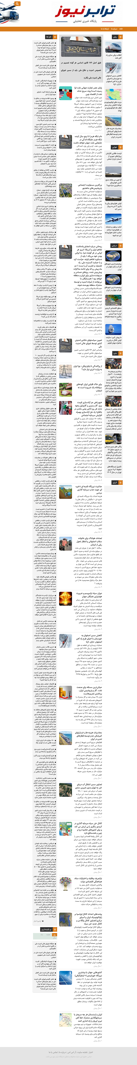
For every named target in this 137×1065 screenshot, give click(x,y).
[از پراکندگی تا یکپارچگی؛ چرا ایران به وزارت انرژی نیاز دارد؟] (65, 378)
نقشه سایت (82, 1052)
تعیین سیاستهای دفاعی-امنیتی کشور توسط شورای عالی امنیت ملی (88, 343)
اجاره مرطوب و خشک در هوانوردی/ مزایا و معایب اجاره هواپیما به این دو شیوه (113, 231)
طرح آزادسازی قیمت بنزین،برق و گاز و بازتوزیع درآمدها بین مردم (45, 750)
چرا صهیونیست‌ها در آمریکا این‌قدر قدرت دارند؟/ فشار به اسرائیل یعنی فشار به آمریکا (46, 308)
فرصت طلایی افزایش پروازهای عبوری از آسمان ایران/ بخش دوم (113, 157)
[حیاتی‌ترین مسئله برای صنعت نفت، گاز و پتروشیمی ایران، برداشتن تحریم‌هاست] (65, 699)
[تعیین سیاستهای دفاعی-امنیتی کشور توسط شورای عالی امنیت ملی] (65, 352)
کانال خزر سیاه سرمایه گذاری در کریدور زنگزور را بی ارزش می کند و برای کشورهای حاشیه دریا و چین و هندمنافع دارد (88, 828)
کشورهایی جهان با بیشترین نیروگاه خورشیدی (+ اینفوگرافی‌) (88, 974)
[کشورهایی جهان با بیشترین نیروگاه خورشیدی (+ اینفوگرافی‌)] (65, 984)
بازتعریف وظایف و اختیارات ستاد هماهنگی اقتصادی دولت (88, 880)
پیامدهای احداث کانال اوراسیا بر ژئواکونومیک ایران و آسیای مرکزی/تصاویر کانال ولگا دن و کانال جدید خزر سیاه (88, 919)
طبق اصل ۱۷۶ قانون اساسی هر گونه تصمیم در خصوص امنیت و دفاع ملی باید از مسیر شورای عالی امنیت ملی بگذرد (81, 70)
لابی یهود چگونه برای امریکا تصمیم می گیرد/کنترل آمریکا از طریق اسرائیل (46, 299)
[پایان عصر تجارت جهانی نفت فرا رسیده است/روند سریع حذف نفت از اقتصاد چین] (65, 99)
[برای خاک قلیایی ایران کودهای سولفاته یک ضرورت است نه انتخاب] (65, 396)
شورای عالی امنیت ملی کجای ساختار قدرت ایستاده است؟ (45, 66)
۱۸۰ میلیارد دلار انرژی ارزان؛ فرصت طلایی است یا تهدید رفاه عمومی (46, 743)
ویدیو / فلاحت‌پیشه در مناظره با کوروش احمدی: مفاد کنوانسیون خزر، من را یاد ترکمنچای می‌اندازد (45, 804)
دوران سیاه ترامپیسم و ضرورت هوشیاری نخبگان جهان (89, 595)
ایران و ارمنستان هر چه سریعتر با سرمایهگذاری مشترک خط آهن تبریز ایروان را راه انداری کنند (88, 1018)
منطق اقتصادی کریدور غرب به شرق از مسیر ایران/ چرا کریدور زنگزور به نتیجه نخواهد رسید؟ (113, 314)
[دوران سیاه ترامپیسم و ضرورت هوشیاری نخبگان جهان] (65, 605)
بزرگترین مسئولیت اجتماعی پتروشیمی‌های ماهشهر (90, 186)
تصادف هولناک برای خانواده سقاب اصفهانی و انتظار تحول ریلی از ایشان (89, 542)
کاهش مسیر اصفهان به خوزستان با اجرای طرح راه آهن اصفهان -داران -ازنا (113, 80)
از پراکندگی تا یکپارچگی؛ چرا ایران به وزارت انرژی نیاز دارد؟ (87, 367)
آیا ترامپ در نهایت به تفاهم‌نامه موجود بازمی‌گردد (45, 322)
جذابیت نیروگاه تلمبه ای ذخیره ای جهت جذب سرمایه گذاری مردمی (89, 490)
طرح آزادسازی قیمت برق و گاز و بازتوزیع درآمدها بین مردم (45, 756)
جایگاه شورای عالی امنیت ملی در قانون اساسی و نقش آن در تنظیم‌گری (45, 59)
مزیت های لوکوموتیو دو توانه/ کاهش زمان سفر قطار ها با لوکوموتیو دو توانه (112, 106)
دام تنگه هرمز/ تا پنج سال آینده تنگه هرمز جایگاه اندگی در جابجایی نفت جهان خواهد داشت (87, 140)
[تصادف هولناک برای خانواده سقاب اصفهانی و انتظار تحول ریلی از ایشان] (65, 550)
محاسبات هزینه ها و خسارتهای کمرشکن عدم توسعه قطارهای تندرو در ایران (113, 133)
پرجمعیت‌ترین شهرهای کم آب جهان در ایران (112, 289)
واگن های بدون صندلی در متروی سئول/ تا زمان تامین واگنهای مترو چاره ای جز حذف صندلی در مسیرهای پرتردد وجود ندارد (113, 453)
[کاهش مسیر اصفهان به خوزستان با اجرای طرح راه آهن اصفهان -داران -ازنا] (65, 647)
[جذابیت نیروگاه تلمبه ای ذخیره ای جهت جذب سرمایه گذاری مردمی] (65, 498)
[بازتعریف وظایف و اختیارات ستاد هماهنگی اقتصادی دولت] (65, 890)
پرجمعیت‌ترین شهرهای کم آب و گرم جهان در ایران (112, 266)
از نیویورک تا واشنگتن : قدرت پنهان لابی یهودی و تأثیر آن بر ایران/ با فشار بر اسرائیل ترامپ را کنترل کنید (45, 84)
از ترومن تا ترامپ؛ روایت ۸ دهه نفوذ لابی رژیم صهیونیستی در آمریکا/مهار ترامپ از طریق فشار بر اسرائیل (45, 289)
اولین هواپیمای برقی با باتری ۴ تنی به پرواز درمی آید (113, 206)
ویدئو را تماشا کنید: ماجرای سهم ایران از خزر (46, 93)
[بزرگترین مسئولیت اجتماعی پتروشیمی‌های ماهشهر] (65, 197)
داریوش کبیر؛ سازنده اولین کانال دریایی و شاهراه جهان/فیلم (113, 340)
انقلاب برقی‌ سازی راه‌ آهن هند (113, 57)
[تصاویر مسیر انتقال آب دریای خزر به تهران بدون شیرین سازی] (65, 796)
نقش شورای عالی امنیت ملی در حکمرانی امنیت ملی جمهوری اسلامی (45, 74)
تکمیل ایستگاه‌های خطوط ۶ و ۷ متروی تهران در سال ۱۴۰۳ (114, 469)
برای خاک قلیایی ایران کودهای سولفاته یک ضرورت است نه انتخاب (89, 388)
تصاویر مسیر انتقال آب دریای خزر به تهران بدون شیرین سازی (88, 786)
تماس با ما (53, 1052)
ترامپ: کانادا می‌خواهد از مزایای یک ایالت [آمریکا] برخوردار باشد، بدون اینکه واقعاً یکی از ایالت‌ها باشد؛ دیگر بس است (45, 174)
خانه (121, 28)
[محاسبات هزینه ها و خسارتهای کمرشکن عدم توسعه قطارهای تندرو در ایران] (65, 744)
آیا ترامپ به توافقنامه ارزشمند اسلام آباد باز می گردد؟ (45, 315)
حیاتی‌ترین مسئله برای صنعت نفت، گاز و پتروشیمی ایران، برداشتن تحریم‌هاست (89, 691)
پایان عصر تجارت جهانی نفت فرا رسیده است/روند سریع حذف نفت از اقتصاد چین (88, 91)
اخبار (91, 1052)
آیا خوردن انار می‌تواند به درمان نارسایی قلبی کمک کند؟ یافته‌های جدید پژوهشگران (45, 184)
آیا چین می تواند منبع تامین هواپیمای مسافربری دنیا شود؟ (113, 182)
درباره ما (114, 28)
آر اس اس (71, 1052)
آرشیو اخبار (37, 921)
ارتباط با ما (105, 28)
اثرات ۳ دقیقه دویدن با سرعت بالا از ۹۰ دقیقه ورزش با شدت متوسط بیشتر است (45, 147)
